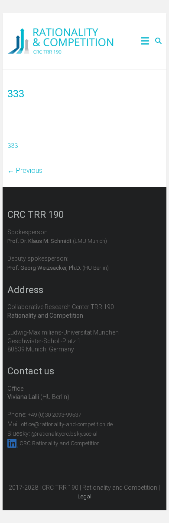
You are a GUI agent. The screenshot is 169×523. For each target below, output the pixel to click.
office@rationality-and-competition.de (67, 424)
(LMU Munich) (57, 241)
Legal (84, 496)
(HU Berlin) (58, 268)
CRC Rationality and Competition (60, 443)
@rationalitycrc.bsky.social (64, 434)
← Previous (24, 170)
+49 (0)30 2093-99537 (54, 414)
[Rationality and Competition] (60, 33)
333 (12, 146)
